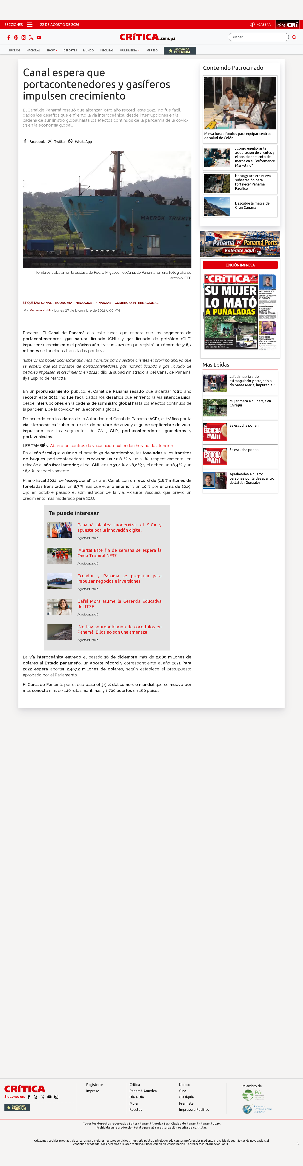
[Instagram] (24, 37)
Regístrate (94, 1085)
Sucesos (14, 50)
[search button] (294, 37)
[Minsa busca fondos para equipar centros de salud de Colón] (240, 103)
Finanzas (103, 303)
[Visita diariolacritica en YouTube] (49, 1096)
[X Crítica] (31, 37)
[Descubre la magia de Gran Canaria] (217, 206)
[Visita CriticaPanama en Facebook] (29, 1096)
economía (63, 303)
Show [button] (51, 50)
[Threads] (16, 37)
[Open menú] (30, 24)
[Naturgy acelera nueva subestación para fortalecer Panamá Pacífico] (217, 183)
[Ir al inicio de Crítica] (150, 36)
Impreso (151, 50)
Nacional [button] (33, 50)
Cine (182, 1091)
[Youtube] (38, 37)
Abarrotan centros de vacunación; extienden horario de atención (111, 445)
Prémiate (186, 1103)
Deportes (70, 50)
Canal (46, 303)
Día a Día (137, 1097)
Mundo (88, 50)
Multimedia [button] (129, 50)
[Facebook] (9, 37)
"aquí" (225, 1143)
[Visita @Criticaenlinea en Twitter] (36, 1096)
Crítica (135, 1085)
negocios (84, 303)
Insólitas (107, 50)
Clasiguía (186, 1097)
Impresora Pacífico (194, 1109)
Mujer (134, 1103)
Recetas (136, 1109)
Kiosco (184, 1085)
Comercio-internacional (137, 303)
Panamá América (143, 1091)
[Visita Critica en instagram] (56, 1096)
